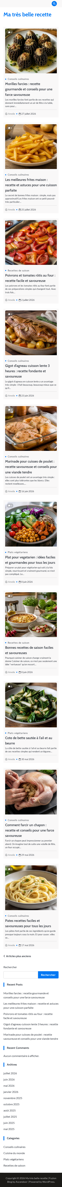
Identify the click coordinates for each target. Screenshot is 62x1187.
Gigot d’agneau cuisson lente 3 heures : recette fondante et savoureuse (27, 371)
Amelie (11, 113)
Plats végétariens (18, 552)
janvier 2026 (10, 1091)
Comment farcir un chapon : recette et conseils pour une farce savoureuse (29, 830)
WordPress (48, 1181)
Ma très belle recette (27, 14)
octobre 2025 (11, 1104)
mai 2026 (8, 1085)
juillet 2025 (10, 1116)
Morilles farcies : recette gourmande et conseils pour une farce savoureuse (28, 89)
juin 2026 (9, 1079)
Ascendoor (21, 1181)
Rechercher (10, 967)
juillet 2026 (10, 1073)
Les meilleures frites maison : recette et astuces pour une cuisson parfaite (31, 185)
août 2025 (9, 1110)
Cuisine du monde (14, 1153)
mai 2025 (8, 1129)
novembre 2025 (12, 1098)
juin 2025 (9, 1122)
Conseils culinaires (18, 79)
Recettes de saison (18, 270)
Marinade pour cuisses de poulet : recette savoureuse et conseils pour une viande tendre (31, 466)
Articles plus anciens (18, 956)
